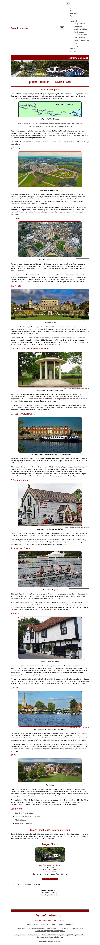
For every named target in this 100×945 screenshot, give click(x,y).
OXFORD (29, 123)
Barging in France (20, 935)
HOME (13, 884)
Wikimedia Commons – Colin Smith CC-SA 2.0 (78, 660)
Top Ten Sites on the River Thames (27, 817)
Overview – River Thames (24, 813)
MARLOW (63, 126)
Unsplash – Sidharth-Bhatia (82, 258)
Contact (70, 924)
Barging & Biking (53, 931)
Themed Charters (78, 928)
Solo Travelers (40, 931)
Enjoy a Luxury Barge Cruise (25, 928)
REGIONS (20, 884)
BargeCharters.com (20, 28)
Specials (42, 924)
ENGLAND (28, 884)
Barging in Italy (42, 937)
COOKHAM (32, 126)
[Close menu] (68, 3)
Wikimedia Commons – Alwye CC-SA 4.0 (79, 783)
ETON (70, 126)
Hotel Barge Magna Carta (38, 131)
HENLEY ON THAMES (44, 126)
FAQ (58, 924)
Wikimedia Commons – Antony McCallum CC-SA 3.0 (77, 321)
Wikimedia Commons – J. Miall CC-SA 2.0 (79, 727)
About (63, 924)
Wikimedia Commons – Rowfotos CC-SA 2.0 (79, 588)
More (53, 924)
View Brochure (50, 879)
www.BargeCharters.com (50, 895)
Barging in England (64, 935)
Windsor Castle (76, 197)
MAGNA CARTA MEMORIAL (51, 123)
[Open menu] (62, 28)
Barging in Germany (56, 937)
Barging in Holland (78, 935)
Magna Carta (50, 844)
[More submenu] (75, 21)
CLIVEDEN (37, 123)
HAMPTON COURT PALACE (71, 123)
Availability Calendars (44, 928)
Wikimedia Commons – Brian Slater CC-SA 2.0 (78, 388)
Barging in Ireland (34, 935)
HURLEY (56, 126)
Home (29, 924)
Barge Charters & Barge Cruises (50, 941)
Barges (35, 924)
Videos (62, 931)
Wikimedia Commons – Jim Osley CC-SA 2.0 (79, 527)
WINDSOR (21, 123)
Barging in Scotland (49, 935)
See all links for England (23, 823)
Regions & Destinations (61, 928)
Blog (48, 924)
